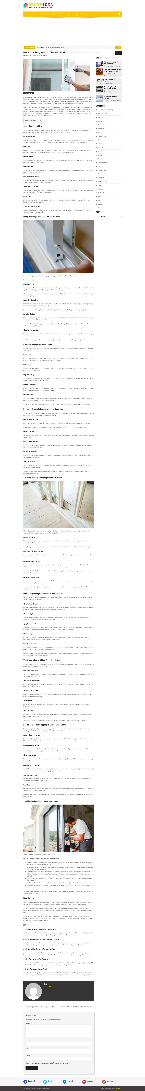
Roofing (100, 204)
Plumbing (100, 189)
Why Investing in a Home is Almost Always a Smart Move (40, 1007)
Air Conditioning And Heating (105, 110)
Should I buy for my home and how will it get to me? (112, 87)
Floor (99, 140)
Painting (100, 185)
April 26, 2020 (109, 100)
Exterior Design (44, 14)
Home (26, 14)
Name (28, 1041)
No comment (117, 66)
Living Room (101, 178)
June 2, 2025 (102, 83)
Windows (100, 208)
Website (28, 1056)
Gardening (100, 155)
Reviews (100, 196)
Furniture (100, 144)
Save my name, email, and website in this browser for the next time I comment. (47, 1063)
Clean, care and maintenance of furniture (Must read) (112, 70)
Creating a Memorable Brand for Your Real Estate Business (76, 1007)
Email (27, 1048)
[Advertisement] (72, 32)
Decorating (34, 14)
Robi (46, 55)
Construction (101, 125)
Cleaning (100, 121)
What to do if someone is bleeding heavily (111, 63)
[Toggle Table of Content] (39, 120)
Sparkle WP (118, 1088)
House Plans (69, 14)
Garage (100, 151)
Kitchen (90, 14)
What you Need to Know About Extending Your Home (106, 80)
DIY (99, 132)
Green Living (101, 159)
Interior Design (80, 14)
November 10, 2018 (110, 73)
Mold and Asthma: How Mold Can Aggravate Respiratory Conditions (54, 47)
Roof (99, 200)
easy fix (27, 415)
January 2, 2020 (109, 91)
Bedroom (100, 117)
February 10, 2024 (37, 55)
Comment (29, 1024)
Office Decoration (102, 181)
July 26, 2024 (109, 66)
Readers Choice (102, 193)
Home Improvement (57, 14)
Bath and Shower (102, 113)
